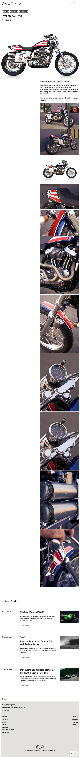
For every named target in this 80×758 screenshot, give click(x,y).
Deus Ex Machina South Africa (37, 750)
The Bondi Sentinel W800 (32, 612)
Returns (4, 725)
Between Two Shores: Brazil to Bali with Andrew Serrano (36, 643)
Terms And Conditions (8, 730)
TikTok (74, 725)
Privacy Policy (5, 732)
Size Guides (5, 727)
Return (6, 699)
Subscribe (6, 711)
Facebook (75, 722)
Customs (5, 11)
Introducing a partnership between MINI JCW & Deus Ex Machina (36, 671)
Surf (22, 637)
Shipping (4, 722)
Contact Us (5, 720)
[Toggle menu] (77, 3)
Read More (25, 625)
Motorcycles (23, 11)
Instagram (75, 720)
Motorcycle (14, 11)
